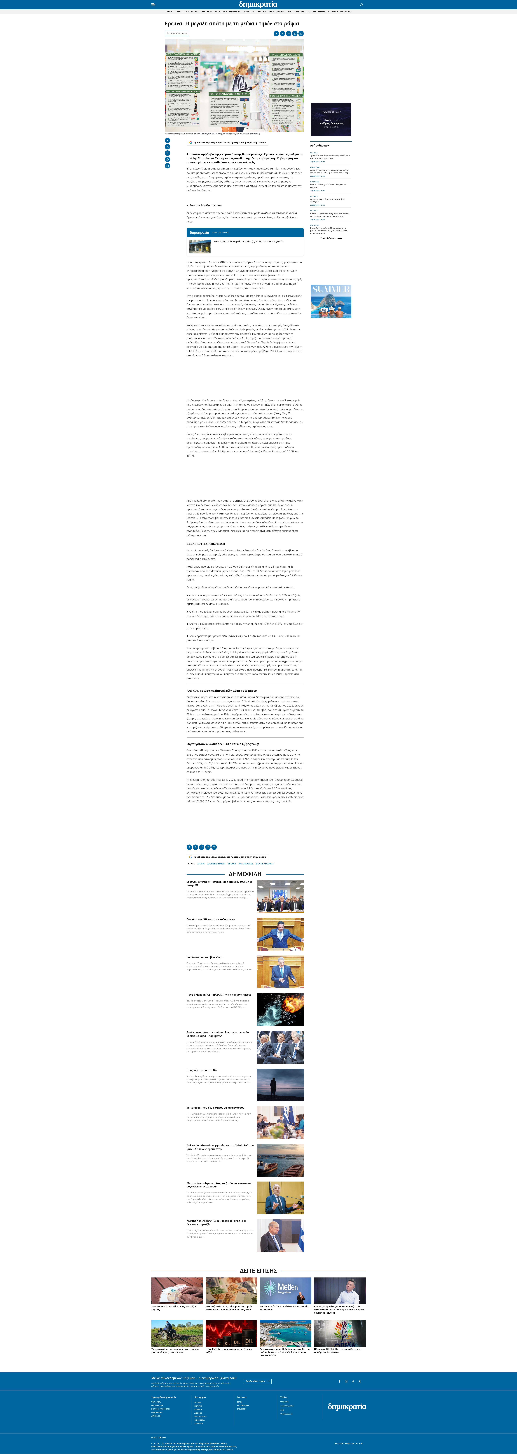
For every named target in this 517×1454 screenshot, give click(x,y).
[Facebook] (276, 33)
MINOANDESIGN (353, 1444)
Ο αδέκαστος (286, 1414)
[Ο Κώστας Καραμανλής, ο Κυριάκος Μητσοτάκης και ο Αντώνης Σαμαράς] (280, 1047)
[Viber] (288, 33)
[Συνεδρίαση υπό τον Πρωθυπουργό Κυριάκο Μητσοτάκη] (280, 1122)
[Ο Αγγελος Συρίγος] (280, 972)
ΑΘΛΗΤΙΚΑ (314, 167)
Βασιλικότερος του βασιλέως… (205, 957)
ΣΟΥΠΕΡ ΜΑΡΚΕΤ (265, 864)
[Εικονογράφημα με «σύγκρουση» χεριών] (280, 1009)
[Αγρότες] (177, 1333)
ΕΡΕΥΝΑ (232, 864)
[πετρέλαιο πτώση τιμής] (231, 1333)
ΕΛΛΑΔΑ (314, 153)
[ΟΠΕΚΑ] (340, 1333)
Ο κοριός (284, 1402)
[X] (282, 33)
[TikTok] (353, 1381)
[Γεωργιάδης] (280, 934)
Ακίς (282, 1410)
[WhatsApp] (295, 33)
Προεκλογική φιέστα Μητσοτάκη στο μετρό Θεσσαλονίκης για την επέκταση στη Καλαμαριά (328, 230)
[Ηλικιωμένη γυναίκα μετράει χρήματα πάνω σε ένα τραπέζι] (177, 1290)
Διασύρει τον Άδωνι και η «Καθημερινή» (211, 919)
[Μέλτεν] (285, 1290)
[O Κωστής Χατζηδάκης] (280, 1235)
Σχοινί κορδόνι (287, 1406)
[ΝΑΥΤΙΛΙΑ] (280, 1160)
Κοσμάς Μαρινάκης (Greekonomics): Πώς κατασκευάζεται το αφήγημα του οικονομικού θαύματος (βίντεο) (339, 1310)
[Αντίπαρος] (285, 1333)
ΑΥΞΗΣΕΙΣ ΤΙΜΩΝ (216, 864)
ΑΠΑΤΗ (201, 864)
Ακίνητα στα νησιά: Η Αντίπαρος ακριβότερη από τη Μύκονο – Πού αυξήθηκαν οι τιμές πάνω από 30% (285, 1352)
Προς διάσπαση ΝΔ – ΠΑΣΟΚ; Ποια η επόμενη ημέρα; (219, 995)
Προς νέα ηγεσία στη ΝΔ (202, 1070)
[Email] (301, 33)
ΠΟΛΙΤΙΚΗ (314, 182)
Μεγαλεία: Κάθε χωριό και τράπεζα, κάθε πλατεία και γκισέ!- (249, 241)
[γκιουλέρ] (280, 896)
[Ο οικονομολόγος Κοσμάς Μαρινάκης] (340, 1290)
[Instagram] (346, 1381)
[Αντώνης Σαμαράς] (280, 1198)
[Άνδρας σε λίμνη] (280, 1085)
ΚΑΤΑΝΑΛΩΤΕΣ (246, 864)
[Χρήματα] (231, 1290)
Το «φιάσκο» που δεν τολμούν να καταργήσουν (215, 1108)
